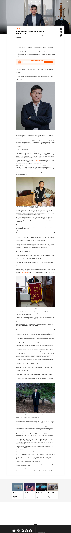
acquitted (36, 51)
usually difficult (37, 160)
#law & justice (29, 41)
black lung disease (25, 272)
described (33, 168)
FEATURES (18, 28)
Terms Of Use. (40, 63)
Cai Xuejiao (19, 40)
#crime (33, 41)
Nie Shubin (48, 238)
